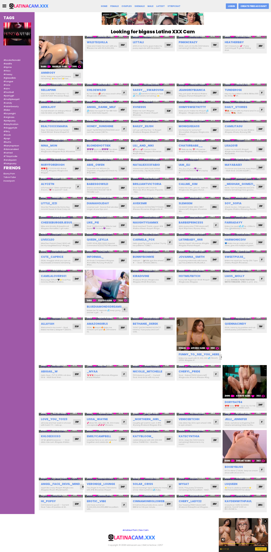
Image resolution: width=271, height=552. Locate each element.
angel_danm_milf (101, 107)
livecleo (47, 240)
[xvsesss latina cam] (153, 102)
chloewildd (96, 90)
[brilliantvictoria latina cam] (153, 179)
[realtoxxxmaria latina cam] (61, 121)
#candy (8, 102)
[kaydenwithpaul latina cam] (245, 496)
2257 (160, 545)
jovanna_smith (192, 257)
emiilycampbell (99, 436)
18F (77, 75)
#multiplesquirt (12, 99)
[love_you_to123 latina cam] (61, 414)
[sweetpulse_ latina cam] (245, 251)
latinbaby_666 (191, 240)
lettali (138, 42)
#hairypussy (10, 163)
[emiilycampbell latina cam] (107, 431)
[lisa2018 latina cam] (245, 140)
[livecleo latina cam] (61, 234)
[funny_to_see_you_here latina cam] (199, 334)
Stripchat (174, 6)
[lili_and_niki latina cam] (153, 140)
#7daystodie (10, 156)
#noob (7, 134)
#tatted (8, 152)
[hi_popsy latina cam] (61, 496)
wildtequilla (97, 42)
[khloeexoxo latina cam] (61, 431)
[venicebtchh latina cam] (199, 414)
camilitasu (233, 126)
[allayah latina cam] (61, 319)
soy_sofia (233, 203)
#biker (7, 109)
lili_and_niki (143, 146)
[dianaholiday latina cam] (107, 198)
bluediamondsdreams (104, 307)
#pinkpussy (10, 120)
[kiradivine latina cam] (153, 271)
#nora (7, 84)
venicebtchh (189, 419)
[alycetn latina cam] (61, 179)
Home (104, 6)
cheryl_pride (189, 371)
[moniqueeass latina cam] (199, 121)
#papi (7, 138)
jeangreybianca (192, 90)
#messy (8, 74)
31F (77, 421)
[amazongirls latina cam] (107, 319)
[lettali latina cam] (153, 37)
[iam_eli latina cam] (199, 160)
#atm (7, 88)
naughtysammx (145, 222)
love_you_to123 (54, 419)
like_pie (93, 222)
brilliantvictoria (147, 184)
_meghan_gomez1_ (240, 184)
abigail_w (49, 371)
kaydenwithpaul (238, 501)
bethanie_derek (145, 324)
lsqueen (231, 484)
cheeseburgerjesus (56, 222)
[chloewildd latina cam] (107, 85)
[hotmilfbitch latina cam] (199, 271)
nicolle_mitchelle (147, 371)
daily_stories (236, 107)
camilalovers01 (53, 276)
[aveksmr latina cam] (153, 198)
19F (215, 44)
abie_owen (95, 165)
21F (261, 206)
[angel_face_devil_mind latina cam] (61, 479)
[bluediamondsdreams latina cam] (107, 286)
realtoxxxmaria (54, 126)
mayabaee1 (233, 165)
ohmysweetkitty (192, 107)
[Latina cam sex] (32, 5)
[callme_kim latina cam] (199, 179)
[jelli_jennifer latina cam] (245, 414)
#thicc (7, 70)
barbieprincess (191, 222)
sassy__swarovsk (148, 90)
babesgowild (97, 184)
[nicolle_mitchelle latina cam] (153, 366)
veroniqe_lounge (101, 484)
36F (123, 44)
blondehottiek (99, 146)
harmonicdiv (235, 240)
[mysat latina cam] (199, 479)
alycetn (47, 184)
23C (76, 225)
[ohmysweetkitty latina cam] (199, 102)
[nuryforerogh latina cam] (61, 160)
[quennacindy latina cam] (245, 319)
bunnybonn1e (143, 257)
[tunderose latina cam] (245, 85)
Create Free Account (254, 6)
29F (169, 149)
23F (215, 168)
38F (260, 149)
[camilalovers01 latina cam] (61, 271)
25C (168, 92)
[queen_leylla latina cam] (107, 234)
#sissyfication (11, 124)
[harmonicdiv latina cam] (245, 234)
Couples (127, 6)
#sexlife (8, 63)
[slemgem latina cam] (199, 198)
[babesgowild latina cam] (107, 179)
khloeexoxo (51, 436)
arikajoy (48, 107)
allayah (47, 324)
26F (215, 92)
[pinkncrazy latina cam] (199, 37)
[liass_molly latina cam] (245, 271)
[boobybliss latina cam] (245, 446)
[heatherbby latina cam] (245, 37)
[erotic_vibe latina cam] (107, 496)
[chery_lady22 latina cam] (199, 496)
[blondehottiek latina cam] (107, 140)
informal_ (95, 257)
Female (114, 6)
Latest (160, 6)
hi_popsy (48, 501)
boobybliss (234, 467)
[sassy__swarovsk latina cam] (153, 85)
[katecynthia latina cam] (199, 431)
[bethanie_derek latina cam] (153, 319)
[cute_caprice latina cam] (61, 251)
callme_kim (188, 184)
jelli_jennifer (236, 419)
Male (150, 6)
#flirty (7, 131)
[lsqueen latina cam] (245, 479)
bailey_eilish (143, 126)
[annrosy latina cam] (61, 52)
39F (169, 278)
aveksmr (140, 203)
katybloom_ (143, 436)
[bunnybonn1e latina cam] (153, 251)
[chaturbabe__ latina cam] (199, 140)
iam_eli (184, 165)
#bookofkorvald (12, 60)
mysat (184, 484)
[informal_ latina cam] (107, 251)
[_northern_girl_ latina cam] (153, 414)
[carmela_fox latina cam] (153, 234)
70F (123, 168)
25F (261, 45)
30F (214, 148)
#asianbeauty (11, 106)
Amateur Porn (130, 530)
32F (169, 110)
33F (77, 326)
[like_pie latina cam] (107, 217)
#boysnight (10, 113)
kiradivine (141, 276)
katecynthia (189, 436)
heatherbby (234, 42)
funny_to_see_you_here (199, 354)
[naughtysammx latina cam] (153, 217)
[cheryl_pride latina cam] (199, 366)
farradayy (233, 222)
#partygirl (9, 95)
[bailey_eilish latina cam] (153, 121)
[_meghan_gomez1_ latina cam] (245, 179)
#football (9, 92)
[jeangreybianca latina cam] (199, 85)
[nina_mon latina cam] (61, 140)
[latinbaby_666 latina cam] (199, 234)
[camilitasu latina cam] (245, 121)
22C (168, 327)
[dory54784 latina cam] (245, 381)
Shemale (140, 6)
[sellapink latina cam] (61, 85)
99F (169, 44)
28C (260, 504)
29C (214, 207)
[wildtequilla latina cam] (107, 37)
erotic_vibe (96, 501)
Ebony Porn (9, 173)
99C (76, 128)
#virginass (9, 117)
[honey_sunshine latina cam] (107, 121)
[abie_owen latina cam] (107, 160)
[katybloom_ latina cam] (153, 431)
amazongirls (97, 324)
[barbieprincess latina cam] (199, 217)
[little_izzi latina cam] (61, 198)
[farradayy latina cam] (245, 217)
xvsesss (139, 107)
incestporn (9, 180)
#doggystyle (10, 127)
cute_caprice (52, 257)
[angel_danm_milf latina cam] (107, 102)
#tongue (8, 81)
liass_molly (234, 276)
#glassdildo (10, 77)
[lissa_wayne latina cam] (107, 414)
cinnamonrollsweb (149, 501)
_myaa (92, 371)
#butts (7, 141)
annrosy (48, 73)
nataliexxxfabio (146, 165)
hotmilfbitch (189, 276)
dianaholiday (98, 203)
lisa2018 (231, 146)
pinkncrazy (188, 42)
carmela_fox (144, 240)
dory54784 (233, 402)
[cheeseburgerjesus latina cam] (61, 217)
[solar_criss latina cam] (153, 479)
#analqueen (10, 159)
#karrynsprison (11, 145)
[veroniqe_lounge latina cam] (107, 479)
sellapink (48, 90)
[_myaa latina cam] (107, 366)
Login (231, 6)
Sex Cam (143, 530)
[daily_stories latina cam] (245, 102)
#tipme (8, 67)
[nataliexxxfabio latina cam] (153, 160)
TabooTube (10, 177)
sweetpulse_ (235, 257)
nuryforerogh (53, 165)
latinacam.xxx (134, 545)
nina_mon (49, 146)
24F (77, 109)
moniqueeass (189, 126)
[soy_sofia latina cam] (245, 198)
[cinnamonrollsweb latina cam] (153, 496)
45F (123, 109)
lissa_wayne (97, 419)
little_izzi (49, 203)
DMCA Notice (149, 545)
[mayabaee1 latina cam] (245, 160)
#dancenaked (11, 149)
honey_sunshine (100, 126)
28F (77, 92)
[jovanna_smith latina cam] (199, 251)
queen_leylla (97, 240)
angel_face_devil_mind (60, 484)
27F (215, 109)
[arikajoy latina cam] (61, 102)
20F (260, 186)
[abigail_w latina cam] (61, 366)
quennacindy (235, 324)
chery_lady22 (190, 501)
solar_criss (143, 484)
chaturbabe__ (191, 146)
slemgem (185, 203)
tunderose (233, 90)
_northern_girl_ (147, 419)
